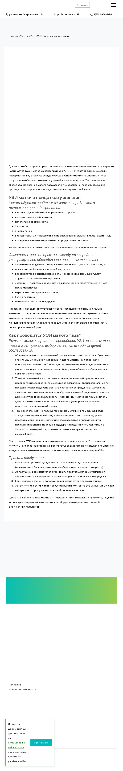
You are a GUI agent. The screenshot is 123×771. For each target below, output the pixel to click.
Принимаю (41, 742)
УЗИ (32, 36)
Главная (13, 36)
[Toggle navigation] (113, 5)
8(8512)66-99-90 (103, 14)
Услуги (24, 36)
